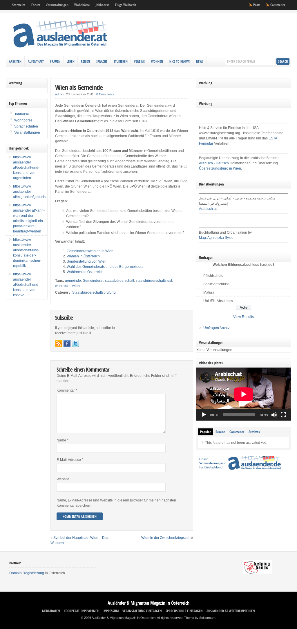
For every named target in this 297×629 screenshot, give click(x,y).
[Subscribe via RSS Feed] (58, 343)
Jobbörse (21, 114)
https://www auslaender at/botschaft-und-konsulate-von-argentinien (26, 167)
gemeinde (73, 281)
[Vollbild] (283, 415)
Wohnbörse (82, 4)
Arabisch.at (208, 209)
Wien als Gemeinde (79, 87)
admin (59, 94)
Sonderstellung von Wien (86, 261)
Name (62, 440)
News (200, 61)
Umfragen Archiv (216, 328)
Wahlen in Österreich (83, 256)
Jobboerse (102, 4)
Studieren (121, 61)
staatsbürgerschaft (119, 281)
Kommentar (67, 390)
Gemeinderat (93, 281)
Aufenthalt (36, 61)
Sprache (101, 61)
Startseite (19, 4)
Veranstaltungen (57, 4)
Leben (71, 61)
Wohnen (157, 61)
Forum (35, 4)
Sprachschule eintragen (184, 610)
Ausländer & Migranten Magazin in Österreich (148, 603)
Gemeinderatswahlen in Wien (90, 251)
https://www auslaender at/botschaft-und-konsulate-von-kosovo (26, 284)
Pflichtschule (213, 276)
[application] (243, 394)
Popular (205, 431)
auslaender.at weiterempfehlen (231, 610)
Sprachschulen (25, 126)
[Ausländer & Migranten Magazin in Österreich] (60, 49)
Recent (220, 431)
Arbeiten (15, 61)
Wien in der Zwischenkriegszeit (165, 538)
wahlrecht (62, 286)
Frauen (55, 61)
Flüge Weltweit (125, 4)
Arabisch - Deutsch (214, 163)
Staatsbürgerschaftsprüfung (94, 292)
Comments (277, 4)
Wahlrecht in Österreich (85, 272)
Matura (208, 292)
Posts (256, 4)
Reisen (85, 61)
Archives (254, 431)
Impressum (110, 610)
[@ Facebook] (67, 343)
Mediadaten (51, 610)
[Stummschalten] (274, 415)
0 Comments (105, 94)
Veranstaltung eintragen (142, 610)
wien (76, 286)
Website (63, 479)
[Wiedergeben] (204, 415)
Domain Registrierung (26, 573)
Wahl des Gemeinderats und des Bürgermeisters (105, 267)
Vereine (139, 61)
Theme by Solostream (199, 617)
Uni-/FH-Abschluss (218, 301)
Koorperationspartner (81, 610)
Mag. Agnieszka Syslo (216, 238)
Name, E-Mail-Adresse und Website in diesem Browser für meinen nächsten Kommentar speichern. (116, 503)
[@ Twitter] (75, 343)
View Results (243, 317)
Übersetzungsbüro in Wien (220, 168)
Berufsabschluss (216, 284)
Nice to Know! (179, 61)
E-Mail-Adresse (70, 460)
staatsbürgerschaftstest (154, 281)
